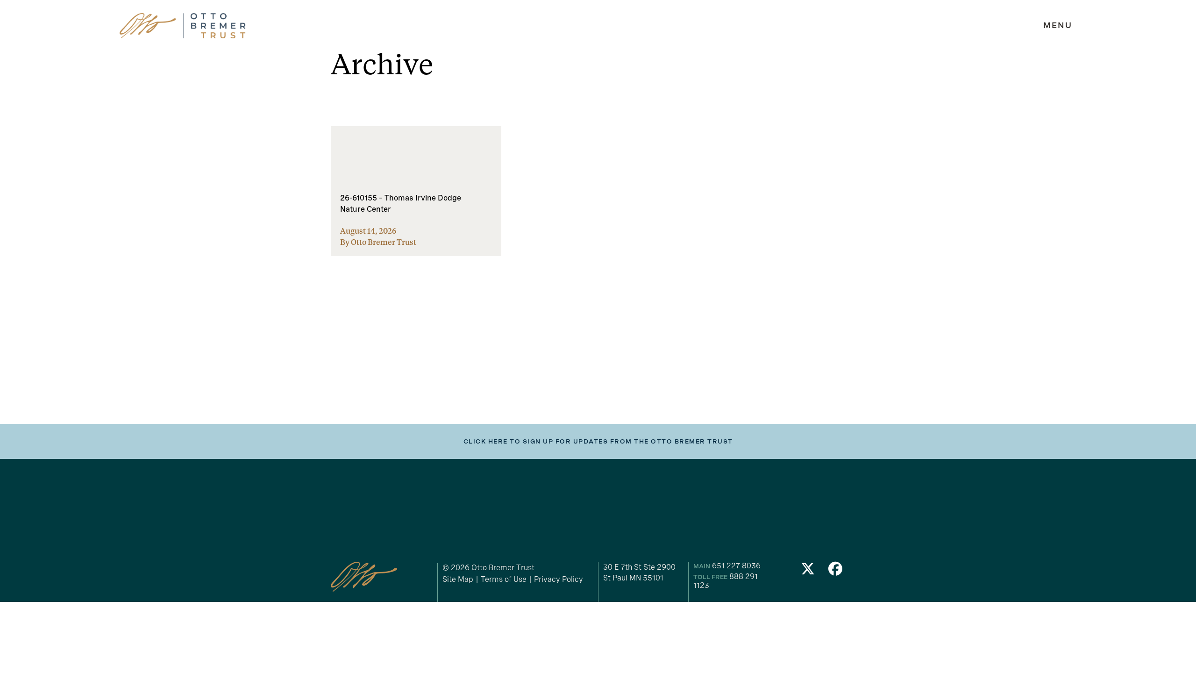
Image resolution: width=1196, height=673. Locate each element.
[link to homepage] (183, 26)
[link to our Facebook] (836, 571)
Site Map (457, 579)
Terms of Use (504, 579)
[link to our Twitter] (808, 571)
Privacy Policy (558, 579)
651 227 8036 (736, 565)
